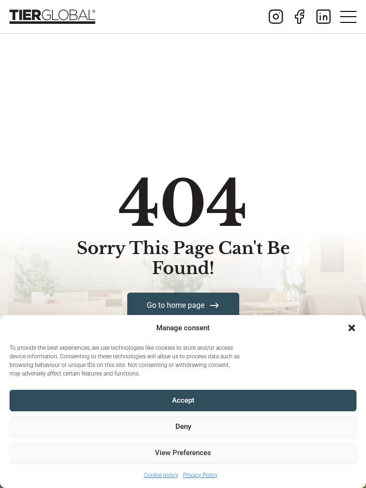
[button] (351, 328)
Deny (183, 426)
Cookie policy (161, 475)
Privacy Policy (200, 475)
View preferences (183, 452)
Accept (183, 400)
